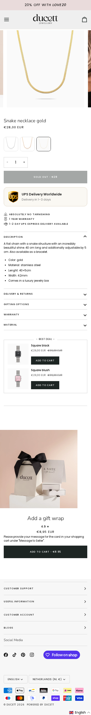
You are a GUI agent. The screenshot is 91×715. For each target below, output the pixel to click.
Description (13, 237)
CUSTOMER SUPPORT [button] (19, 588)
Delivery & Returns (18, 294)
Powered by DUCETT (40, 704)
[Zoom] (9, 499)
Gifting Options (16, 304)
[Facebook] (6, 655)
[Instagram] (32, 655)
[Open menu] (11, 19)
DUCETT (11, 704)
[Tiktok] (14, 655)
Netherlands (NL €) (47, 679)
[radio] (11, 144)
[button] (80, 712)
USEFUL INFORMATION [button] (19, 601)
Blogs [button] (8, 627)
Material (10, 324)
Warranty (11, 314)
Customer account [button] (19, 614)
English (13, 679)
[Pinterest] (23, 655)
